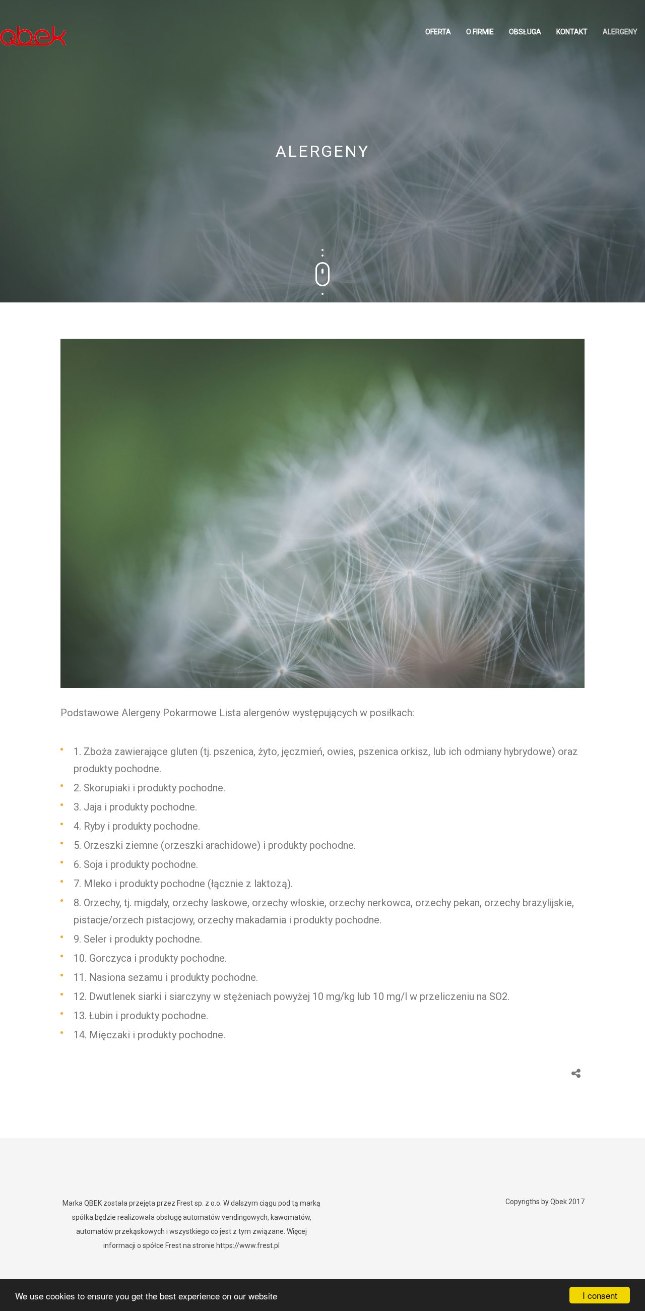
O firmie (480, 32)
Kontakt (572, 32)
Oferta (438, 32)
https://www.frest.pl (248, 1245)
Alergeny (620, 32)
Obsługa (525, 32)
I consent (600, 1295)
